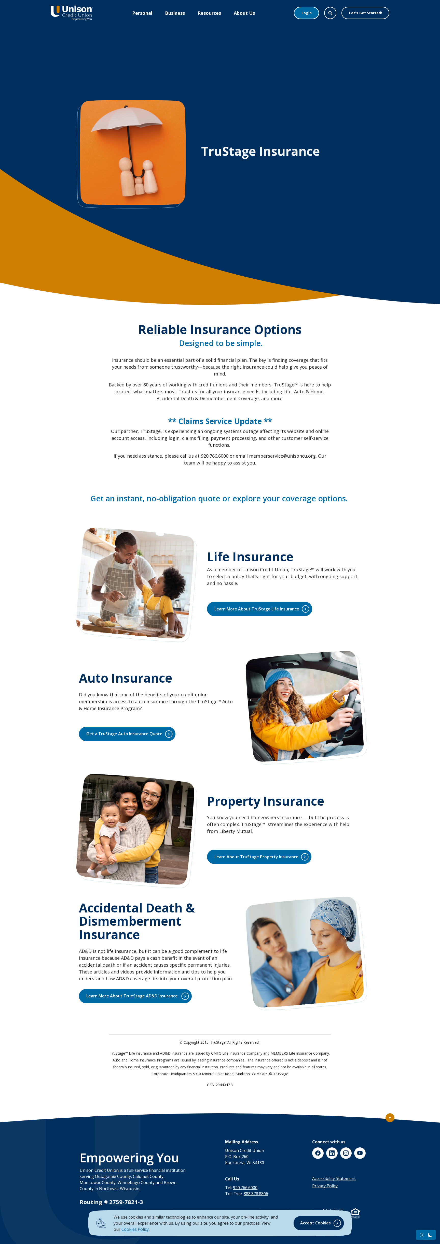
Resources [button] (209, 13)
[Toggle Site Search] (330, 13)
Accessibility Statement (334, 1178)
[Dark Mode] (430, 1235)
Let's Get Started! (365, 12)
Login (306, 12)
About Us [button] (244, 13)
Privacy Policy (325, 1186)
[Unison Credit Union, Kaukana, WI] (72, 13)
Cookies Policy (135, 1229)
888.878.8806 (256, 1193)
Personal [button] (142, 13)
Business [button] (175, 13)
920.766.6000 (245, 1187)
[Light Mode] (421, 1235)
